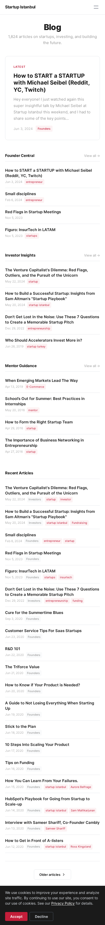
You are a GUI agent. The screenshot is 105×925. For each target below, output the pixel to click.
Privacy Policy (63, 903)
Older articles (49, 875)
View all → (92, 156)
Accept (16, 916)
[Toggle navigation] (96, 7)
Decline (41, 916)
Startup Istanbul (20, 6)
